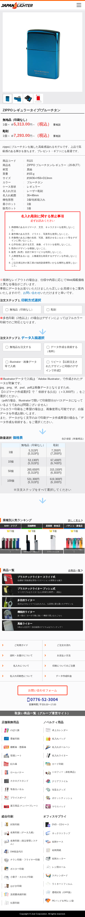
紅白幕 (13, 764)
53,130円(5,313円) (33, 462)
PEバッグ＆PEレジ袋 (63, 901)
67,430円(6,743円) (56, 462)
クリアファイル (60, 781)
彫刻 (53, 309)
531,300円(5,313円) (33, 481)
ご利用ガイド (21, 645)
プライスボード (18, 797)
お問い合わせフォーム (42, 690)
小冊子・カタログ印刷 (21, 877)
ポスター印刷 (17, 869)
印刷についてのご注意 (63, 665)
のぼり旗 (14, 730)
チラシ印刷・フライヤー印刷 (25, 859)
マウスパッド (59, 806)
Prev (3, 538)
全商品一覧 (74, 570)
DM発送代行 (16, 851)
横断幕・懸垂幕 (18, 747)
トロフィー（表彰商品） (64, 772)
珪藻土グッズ (59, 789)
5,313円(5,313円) (33, 452)
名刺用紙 (56, 850)
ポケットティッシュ (62, 798)
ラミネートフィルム (62, 884)
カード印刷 (57, 764)
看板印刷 (14, 738)
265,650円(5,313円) (33, 471)
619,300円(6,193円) (56, 481)
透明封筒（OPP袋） (62, 892)
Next (81, 538)
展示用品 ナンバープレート (24, 805)
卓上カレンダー (60, 730)
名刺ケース (57, 841)
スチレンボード (60, 875)
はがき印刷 (16, 886)
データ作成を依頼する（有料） (62, 349)
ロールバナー (17, 772)
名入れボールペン (61, 747)
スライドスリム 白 (18, 538)
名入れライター (60, 755)
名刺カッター (59, 858)
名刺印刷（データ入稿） (22, 832)
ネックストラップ (61, 833)
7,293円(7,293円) (56, 452)
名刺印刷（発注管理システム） (24, 842)
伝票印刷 (14, 903)
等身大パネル (17, 789)
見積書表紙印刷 (18, 894)
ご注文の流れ (64, 645)
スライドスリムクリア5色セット (39, 538)
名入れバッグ (59, 738)
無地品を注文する (20, 347)
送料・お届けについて (21, 655)
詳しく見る (74, 520)
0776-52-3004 (44, 699)
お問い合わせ (31, 292)
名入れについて (21, 665)
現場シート (16, 755)
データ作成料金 (64, 676)
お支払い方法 (64, 655)
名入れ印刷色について (21, 676)
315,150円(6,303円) (56, 471)
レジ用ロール (59, 867)
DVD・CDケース (60, 824)
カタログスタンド (19, 781)
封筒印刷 (14, 824)
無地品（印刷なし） (21, 309)
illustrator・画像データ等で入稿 (21, 364)
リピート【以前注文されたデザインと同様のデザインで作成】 (62, 366)
